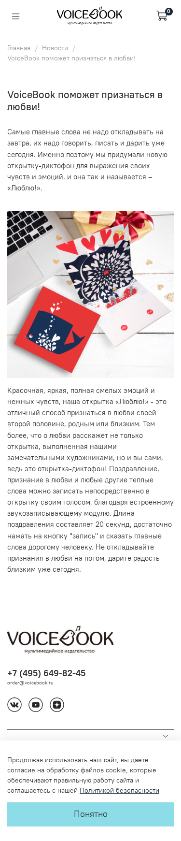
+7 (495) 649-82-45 (46, 673)
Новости (55, 48)
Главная (18, 48)
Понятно (91, 814)
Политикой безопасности (119, 790)
